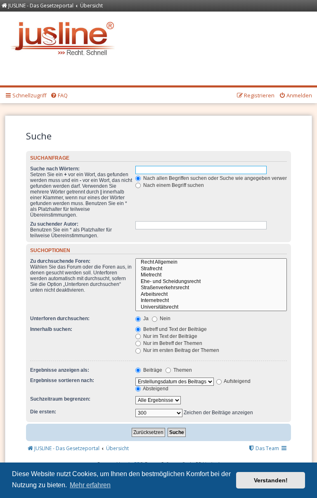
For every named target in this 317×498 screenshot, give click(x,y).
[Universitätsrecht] (211, 307)
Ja (145, 318)
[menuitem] (59, 95)
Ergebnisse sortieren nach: (62, 380)
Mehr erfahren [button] (90, 485)
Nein (164, 318)
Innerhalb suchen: (51, 329)
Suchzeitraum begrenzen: (60, 399)
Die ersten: (43, 412)
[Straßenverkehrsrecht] (211, 288)
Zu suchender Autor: (54, 224)
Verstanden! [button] (271, 480)
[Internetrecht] (211, 300)
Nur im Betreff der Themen (172, 343)
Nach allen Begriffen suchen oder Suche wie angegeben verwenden (219, 178)
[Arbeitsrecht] (211, 294)
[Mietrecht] (211, 275)
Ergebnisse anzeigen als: (59, 370)
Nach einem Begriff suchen (173, 185)
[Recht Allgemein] (211, 262)
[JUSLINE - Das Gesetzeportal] (64, 36)
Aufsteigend (237, 381)
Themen (182, 370)
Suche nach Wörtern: (55, 169)
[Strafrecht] (211, 269)
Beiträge (152, 370)
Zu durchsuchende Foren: (60, 261)
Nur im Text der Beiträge (169, 336)
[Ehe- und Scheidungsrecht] (211, 282)
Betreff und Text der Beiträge (174, 329)
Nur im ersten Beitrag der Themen (180, 350)
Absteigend (155, 389)
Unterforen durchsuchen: (60, 318)
